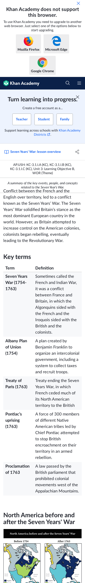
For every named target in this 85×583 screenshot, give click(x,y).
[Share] (77, 152)
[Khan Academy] (19, 83)
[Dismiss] (78, 3)
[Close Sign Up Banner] (77, 97)
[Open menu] (79, 83)
